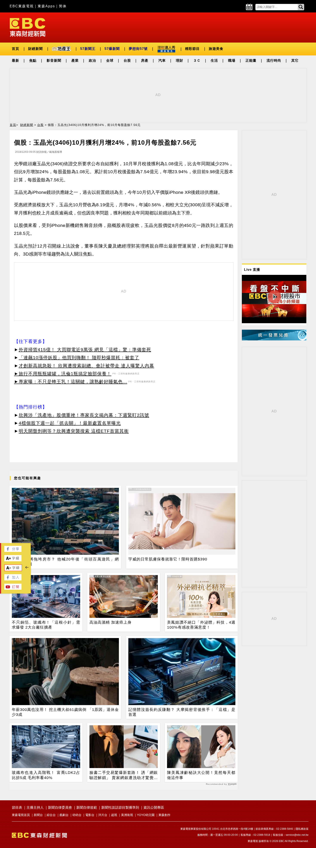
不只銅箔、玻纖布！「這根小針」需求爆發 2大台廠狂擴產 (46, 624)
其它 (295, 60)
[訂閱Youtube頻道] (12, 588)
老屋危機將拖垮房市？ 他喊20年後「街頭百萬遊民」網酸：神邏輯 (65, 561)
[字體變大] (12, 560)
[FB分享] (12, 551)
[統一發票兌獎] (274, 339)
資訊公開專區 (153, 807)
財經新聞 (35, 49)
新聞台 (38, 815)
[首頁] (27, 27)
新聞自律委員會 (60, 807)
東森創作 (164, 815)
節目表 (17, 807)
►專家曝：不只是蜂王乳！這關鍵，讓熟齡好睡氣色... (70, 381)
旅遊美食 (216, 49)
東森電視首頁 (21, 815)
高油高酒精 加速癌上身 (110, 622)
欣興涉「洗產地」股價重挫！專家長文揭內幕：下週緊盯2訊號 (84, 415)
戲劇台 (64, 815)
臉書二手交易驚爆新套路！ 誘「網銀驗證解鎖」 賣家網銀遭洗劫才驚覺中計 (123, 775)
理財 (179, 60)
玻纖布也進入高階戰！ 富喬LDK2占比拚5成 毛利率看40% (46, 775)
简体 (63, 6)
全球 (110, 60)
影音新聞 (54, 60)
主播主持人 (35, 807)
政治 (92, 60)
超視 (114, 815)
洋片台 (102, 815)
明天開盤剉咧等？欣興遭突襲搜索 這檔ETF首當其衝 (74, 431)
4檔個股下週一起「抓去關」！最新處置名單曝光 (70, 423)
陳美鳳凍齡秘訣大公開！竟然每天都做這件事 (201, 775)
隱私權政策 (302, 828)
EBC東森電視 (22, 6)
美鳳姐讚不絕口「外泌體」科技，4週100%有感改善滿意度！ (201, 624)
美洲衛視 (127, 815)
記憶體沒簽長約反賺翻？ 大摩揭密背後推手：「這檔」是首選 (181, 712)
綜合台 (51, 815)
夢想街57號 (138, 49)
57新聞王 (87, 49)
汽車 (162, 60)
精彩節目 (192, 49)
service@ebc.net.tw (297, 834)
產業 (75, 60)
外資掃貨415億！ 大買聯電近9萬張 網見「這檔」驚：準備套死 (85, 349)
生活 (214, 60)
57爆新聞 (112, 49)
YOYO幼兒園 (146, 815)
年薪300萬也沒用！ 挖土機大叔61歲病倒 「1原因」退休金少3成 (65, 712)
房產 (144, 60)
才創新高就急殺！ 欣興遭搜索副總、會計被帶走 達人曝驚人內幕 (86, 365)
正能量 (250, 60)
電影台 (89, 815)
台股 (127, 60)
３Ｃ (197, 60)
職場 (231, 60)
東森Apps (46, 6)
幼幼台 (76, 815)
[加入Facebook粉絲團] (12, 579)
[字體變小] (13, 570)
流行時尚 (274, 60)
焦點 (33, 60)
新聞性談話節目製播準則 (120, 807)
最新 (15, 60)
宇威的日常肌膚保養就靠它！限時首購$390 (167, 559)
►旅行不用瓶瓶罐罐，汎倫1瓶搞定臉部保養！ (62, 373)
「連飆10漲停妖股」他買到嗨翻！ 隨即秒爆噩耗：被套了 (79, 357)
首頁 (15, 49)
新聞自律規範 (86, 807)
